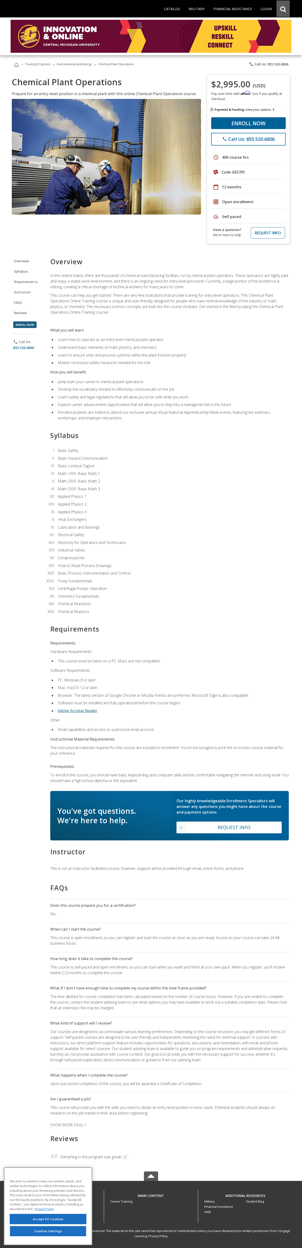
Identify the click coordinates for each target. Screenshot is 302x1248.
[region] (48, 1206)
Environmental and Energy (74, 64)
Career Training (121, 1201)
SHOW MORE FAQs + (68, 1124)
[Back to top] (151, 1194)
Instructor (22, 292)
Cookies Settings (48, 1231)
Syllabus (21, 271)
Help (207, 1212)
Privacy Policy (158, 1236)
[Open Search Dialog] (283, 8)
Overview (21, 261)
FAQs (18, 302)
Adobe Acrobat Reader (77, 710)
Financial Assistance (218, 1206)
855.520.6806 (23, 347)
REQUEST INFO (268, 232)
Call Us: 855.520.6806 (268, 64)
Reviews (20, 313)
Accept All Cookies (48, 1219)
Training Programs (37, 64)
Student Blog (255, 1201)
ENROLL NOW (248, 123)
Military (209, 1201)
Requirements (26, 282)
